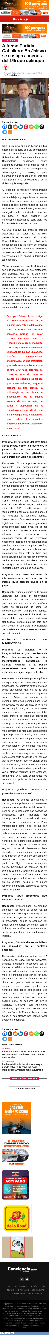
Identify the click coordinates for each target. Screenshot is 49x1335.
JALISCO (8, 1287)
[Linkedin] (20, 126)
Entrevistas (38, 1290)
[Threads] (41, 126)
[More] (10, 132)
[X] (10, 126)
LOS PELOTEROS (17, 1294)
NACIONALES (21, 1287)
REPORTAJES (23, 1290)
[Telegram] (4, 132)
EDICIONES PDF (35, 1294)
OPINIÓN (33, 1287)
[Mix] (31, 126)
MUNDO (10, 1290)
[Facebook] (4, 126)
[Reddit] (15, 126)
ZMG (43, 1287)
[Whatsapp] (36, 126)
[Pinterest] (26, 126)
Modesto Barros (13, 75)
